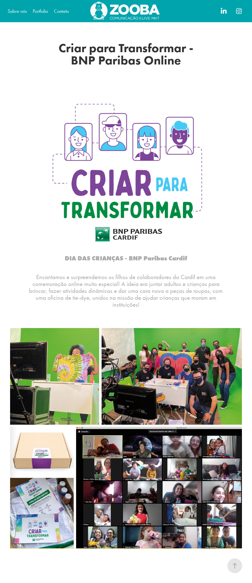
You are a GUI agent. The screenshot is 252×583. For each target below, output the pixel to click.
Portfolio (40, 11)
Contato (61, 11)
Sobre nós (17, 11)
